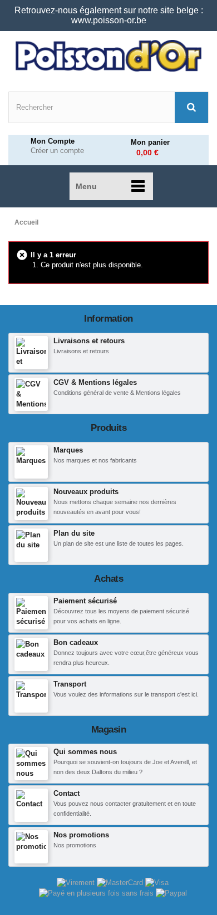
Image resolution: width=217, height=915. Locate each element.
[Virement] (77, 882)
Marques (68, 450)
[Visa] (157, 882)
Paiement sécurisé (85, 601)
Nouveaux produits (86, 491)
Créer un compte (57, 151)
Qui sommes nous (85, 752)
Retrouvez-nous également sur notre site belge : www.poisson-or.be (108, 15)
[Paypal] (171, 892)
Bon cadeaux (75, 642)
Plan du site (74, 533)
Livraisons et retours (89, 341)
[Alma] (97, 892)
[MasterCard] (121, 882)
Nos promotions (81, 835)
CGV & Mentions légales (95, 382)
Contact (66, 793)
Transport (69, 684)
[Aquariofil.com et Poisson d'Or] (108, 56)
